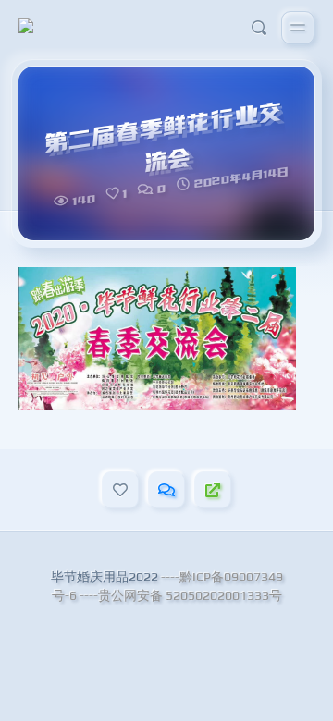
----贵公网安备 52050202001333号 (181, 595)
